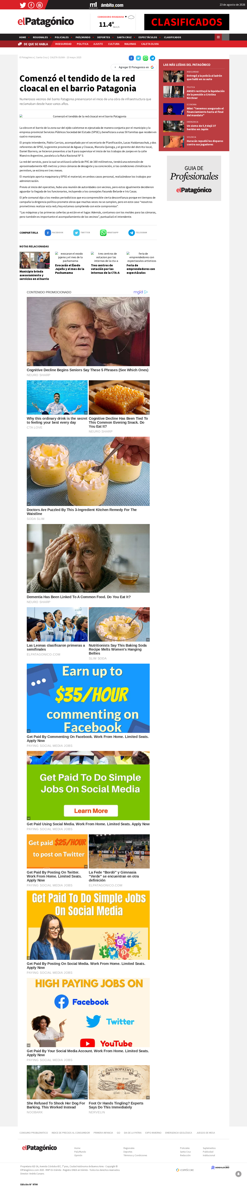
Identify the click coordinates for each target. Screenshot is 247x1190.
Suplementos (209, 1148)
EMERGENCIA (192, 122)
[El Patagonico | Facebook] (31, 4)
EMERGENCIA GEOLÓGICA (179, 1132)
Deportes (103, 37)
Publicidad (208, 1151)
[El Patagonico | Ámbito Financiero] (112, 4)
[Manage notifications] (238, 1174)
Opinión (78, 1155)
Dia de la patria (133, 1132)
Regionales (40, 37)
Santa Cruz (124, 37)
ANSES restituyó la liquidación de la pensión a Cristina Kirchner (206, 94)
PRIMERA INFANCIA (103, 1132)
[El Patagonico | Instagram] (39, 4)
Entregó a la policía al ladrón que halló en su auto (204, 77)
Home (22, 37)
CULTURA (113, 44)
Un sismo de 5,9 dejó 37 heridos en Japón (201, 127)
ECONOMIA (191, 104)
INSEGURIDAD (63, 44)
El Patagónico (27, 57)
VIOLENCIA (191, 137)
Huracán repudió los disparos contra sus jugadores (205, 142)
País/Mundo (83, 37)
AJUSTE (98, 44)
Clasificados (172, 37)
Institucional (209, 1155)
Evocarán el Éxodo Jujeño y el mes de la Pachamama (69, 269)
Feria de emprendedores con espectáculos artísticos (141, 270)
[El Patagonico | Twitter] (23, 4)
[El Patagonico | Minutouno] (93, 4)
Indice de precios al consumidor (71, 1132)
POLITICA (82, 44)
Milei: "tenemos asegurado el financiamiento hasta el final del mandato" (205, 112)
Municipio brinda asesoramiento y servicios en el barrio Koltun (34, 276)
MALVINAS (130, 44)
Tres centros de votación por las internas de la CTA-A (105, 269)
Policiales (62, 37)
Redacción (185, 1155)
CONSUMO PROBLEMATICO (34, 1132)
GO (118, 1132)
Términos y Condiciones (135, 1155)
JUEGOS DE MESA (205, 1132)
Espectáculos (148, 37)
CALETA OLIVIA (150, 44)
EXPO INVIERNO (153, 1132)
